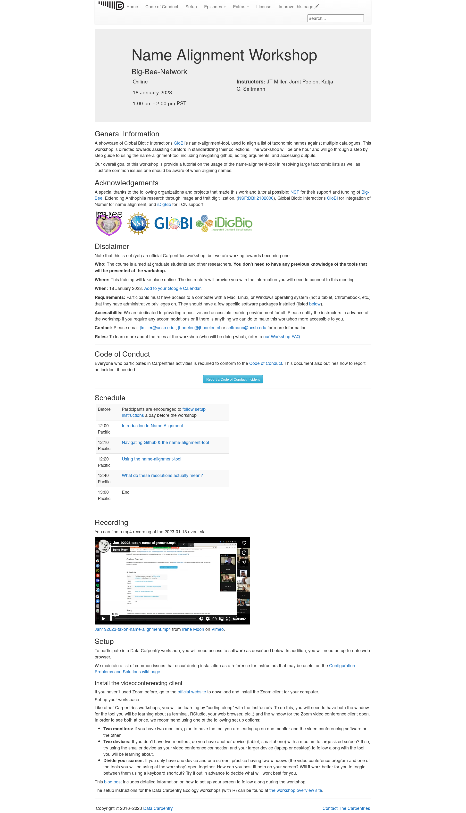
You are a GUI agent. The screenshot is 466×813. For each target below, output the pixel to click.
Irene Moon (193, 629)
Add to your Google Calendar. (173, 288)
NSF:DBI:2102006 (256, 198)
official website (192, 691)
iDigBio (164, 204)
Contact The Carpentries (346, 808)
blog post (113, 781)
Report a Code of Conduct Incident (233, 379)
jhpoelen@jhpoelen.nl (199, 327)
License (263, 6)
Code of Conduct (161, 6)
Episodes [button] (213, 6)
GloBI (179, 143)
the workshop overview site (295, 790)
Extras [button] (240, 6)
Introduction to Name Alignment (152, 425)
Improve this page (297, 6)
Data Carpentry (158, 808)
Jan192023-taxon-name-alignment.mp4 (133, 629)
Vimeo (217, 629)
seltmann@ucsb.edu (246, 327)
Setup (191, 6)
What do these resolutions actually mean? (162, 475)
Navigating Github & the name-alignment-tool (165, 442)
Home (132, 6)
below (315, 303)
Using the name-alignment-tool (151, 458)
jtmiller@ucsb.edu (157, 327)
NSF (295, 192)
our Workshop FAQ (281, 336)
